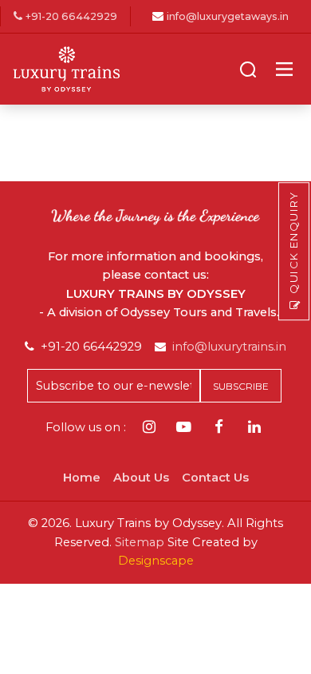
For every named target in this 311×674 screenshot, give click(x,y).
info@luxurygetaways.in (228, 16)
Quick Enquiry (293, 242)
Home (81, 477)
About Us (141, 477)
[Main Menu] (284, 69)
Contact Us (215, 477)
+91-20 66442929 (71, 16)
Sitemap (139, 542)
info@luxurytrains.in (229, 346)
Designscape (156, 560)
